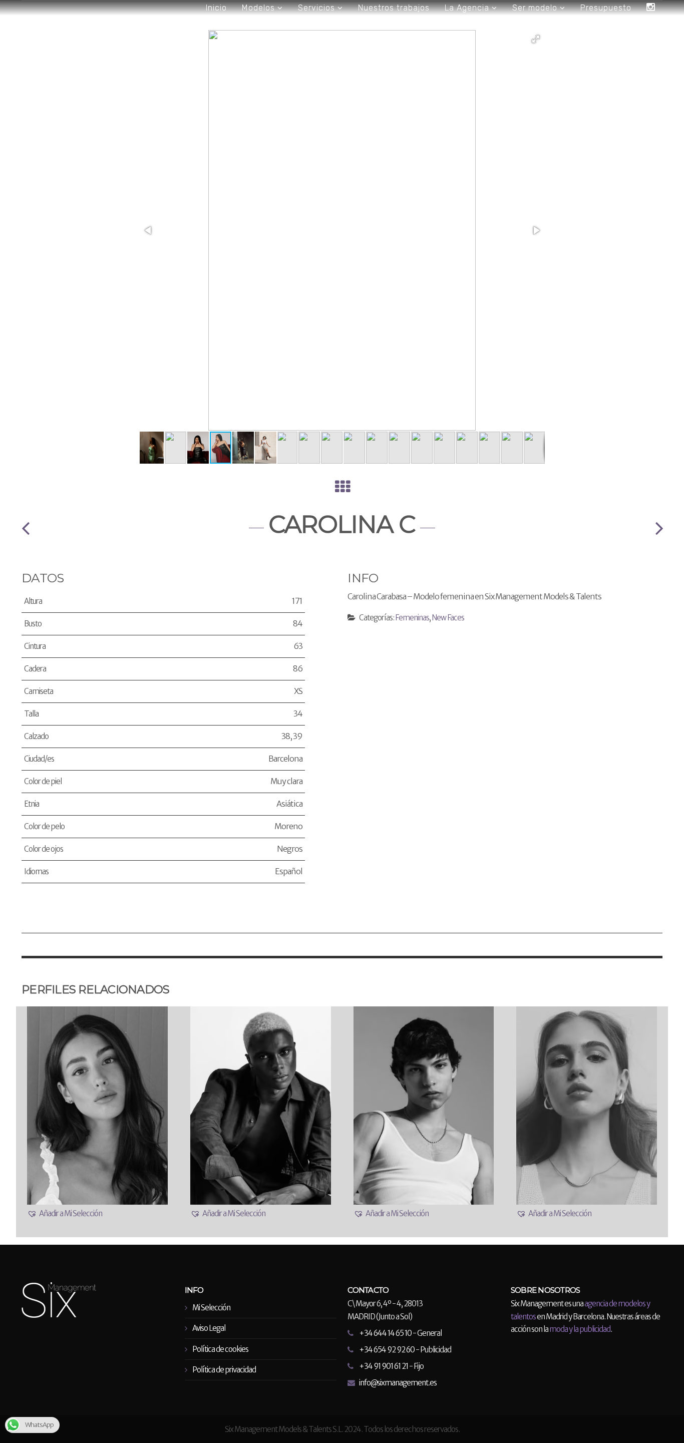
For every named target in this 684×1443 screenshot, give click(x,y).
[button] (536, 39)
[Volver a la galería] (342, 489)
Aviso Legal (208, 1328)
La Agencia (468, 8)
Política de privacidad (224, 1369)
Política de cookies (220, 1349)
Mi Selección (211, 1307)
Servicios (317, 8)
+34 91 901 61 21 (383, 1366)
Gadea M (25, 528)
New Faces (448, 617)
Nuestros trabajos (394, 8)
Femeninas (412, 617)
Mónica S (658, 528)
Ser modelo (536, 8)
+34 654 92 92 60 (387, 1349)
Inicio (216, 8)
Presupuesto (605, 8)
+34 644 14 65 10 (385, 1333)
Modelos (259, 8)
